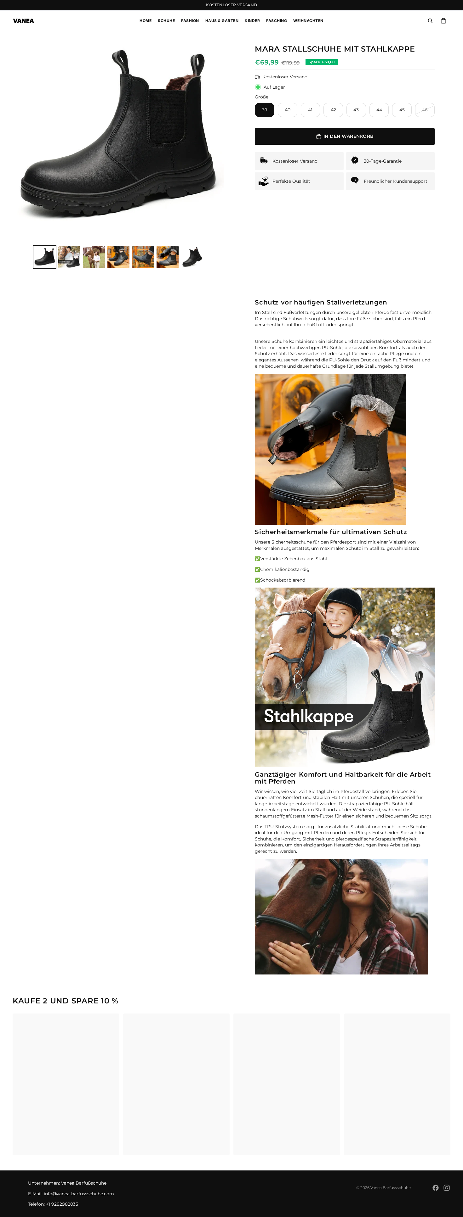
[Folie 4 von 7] (118, 257)
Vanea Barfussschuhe (390, 1187)
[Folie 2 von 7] (69, 257)
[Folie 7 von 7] (192, 257)
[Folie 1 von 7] (45, 257)
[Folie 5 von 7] (143, 257)
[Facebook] (435, 1188)
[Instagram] (446, 1188)
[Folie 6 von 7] (168, 257)
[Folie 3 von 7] (94, 257)
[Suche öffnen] (430, 21)
